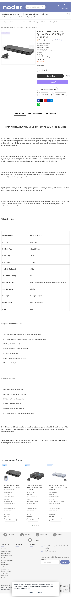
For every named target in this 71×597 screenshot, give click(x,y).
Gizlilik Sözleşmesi (6, 551)
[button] (32, 526)
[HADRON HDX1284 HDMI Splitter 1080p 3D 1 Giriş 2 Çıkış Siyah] (35, 474)
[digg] (48, 100)
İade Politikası (5, 569)
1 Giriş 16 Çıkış (45, 57)
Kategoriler (15, 14)
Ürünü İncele (10, 520)
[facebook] (38, 100)
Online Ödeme (6, 17)
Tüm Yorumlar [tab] (50, 113)
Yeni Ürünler (5, 578)
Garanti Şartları (5, 564)
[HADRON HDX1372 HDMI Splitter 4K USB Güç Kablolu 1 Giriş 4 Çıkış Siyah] (13, 474)
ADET (45, 70)
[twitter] (41, 100)
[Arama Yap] (43, 7)
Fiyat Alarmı (44, 94)
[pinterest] (45, 100)
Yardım (18, 549)
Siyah (42, 55)
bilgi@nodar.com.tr (50, 551)
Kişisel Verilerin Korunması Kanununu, (25, 586)
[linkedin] (51, 100)
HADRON (45, 49)
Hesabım (58, 9)
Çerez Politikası (5, 553)
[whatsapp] (38, 104)
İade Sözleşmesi (6, 571)
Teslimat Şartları (6, 567)
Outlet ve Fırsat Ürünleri (31, 14)
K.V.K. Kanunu (5, 549)
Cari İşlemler (44, 14)
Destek (21, 17)
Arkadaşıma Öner (60, 94)
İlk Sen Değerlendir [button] (60, 40)
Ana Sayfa (5, 14)
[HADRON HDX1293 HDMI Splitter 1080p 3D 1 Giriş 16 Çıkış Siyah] (18, 47)
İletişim (15, 17)
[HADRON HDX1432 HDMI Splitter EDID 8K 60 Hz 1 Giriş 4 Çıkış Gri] (58, 474)
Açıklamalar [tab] (19, 113)
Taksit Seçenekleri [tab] (34, 113)
